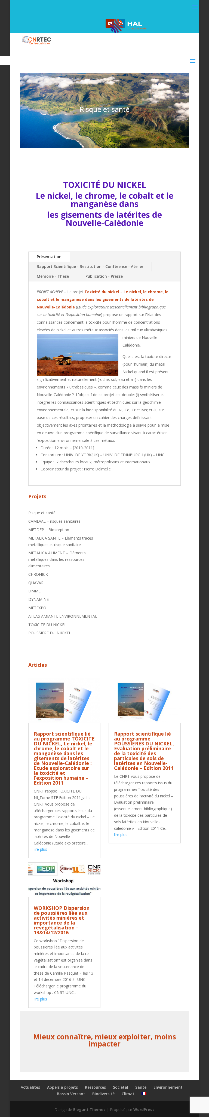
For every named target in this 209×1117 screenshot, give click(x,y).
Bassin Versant (71, 1093)
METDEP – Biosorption (48, 529)
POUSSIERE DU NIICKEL (49, 632)
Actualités (30, 1087)
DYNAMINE (38, 599)
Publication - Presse (104, 276)
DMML (34, 590)
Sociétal (120, 1087)
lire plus (40, 849)
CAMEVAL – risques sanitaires (54, 521)
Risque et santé (42, 512)
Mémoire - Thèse (53, 276)
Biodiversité (103, 1093)
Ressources (95, 1087)
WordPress (144, 1109)
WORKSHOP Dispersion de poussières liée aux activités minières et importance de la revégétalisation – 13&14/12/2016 (62, 920)
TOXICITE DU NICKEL (47, 624)
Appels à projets (62, 1087)
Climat (128, 1093)
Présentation (49, 256)
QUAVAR (36, 582)
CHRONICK (38, 574)
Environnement (168, 1087)
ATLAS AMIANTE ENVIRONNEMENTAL (62, 616)
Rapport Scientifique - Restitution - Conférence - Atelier (90, 266)
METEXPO (37, 607)
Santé (140, 1087)
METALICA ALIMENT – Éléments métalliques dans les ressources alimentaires (57, 559)
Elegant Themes (89, 1109)
